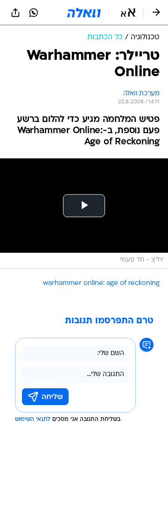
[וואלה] (84, 12)
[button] (128, 12)
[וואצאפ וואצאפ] (33, 12)
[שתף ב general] (15, 12)
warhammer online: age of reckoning (101, 283)
